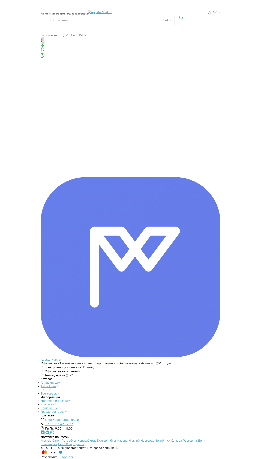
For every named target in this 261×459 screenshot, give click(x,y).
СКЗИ (45, 390)
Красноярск (49, 444)
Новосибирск (86, 441)
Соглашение (49, 408)
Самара (176, 441)
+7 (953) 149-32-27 (59, 424)
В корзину (43, 42)
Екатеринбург (106, 441)
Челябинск (162, 441)
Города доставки (53, 412)
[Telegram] (43, 433)
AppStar (67, 457)
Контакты (47, 404)
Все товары (49, 393)
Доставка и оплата (54, 401)
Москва (46, 441)
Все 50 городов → (71, 444)
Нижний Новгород (141, 441)
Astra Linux (48, 386)
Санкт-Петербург (64, 441)
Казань (122, 441)
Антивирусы (49, 383)
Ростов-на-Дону (194, 441)
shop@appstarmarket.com (63, 420)
